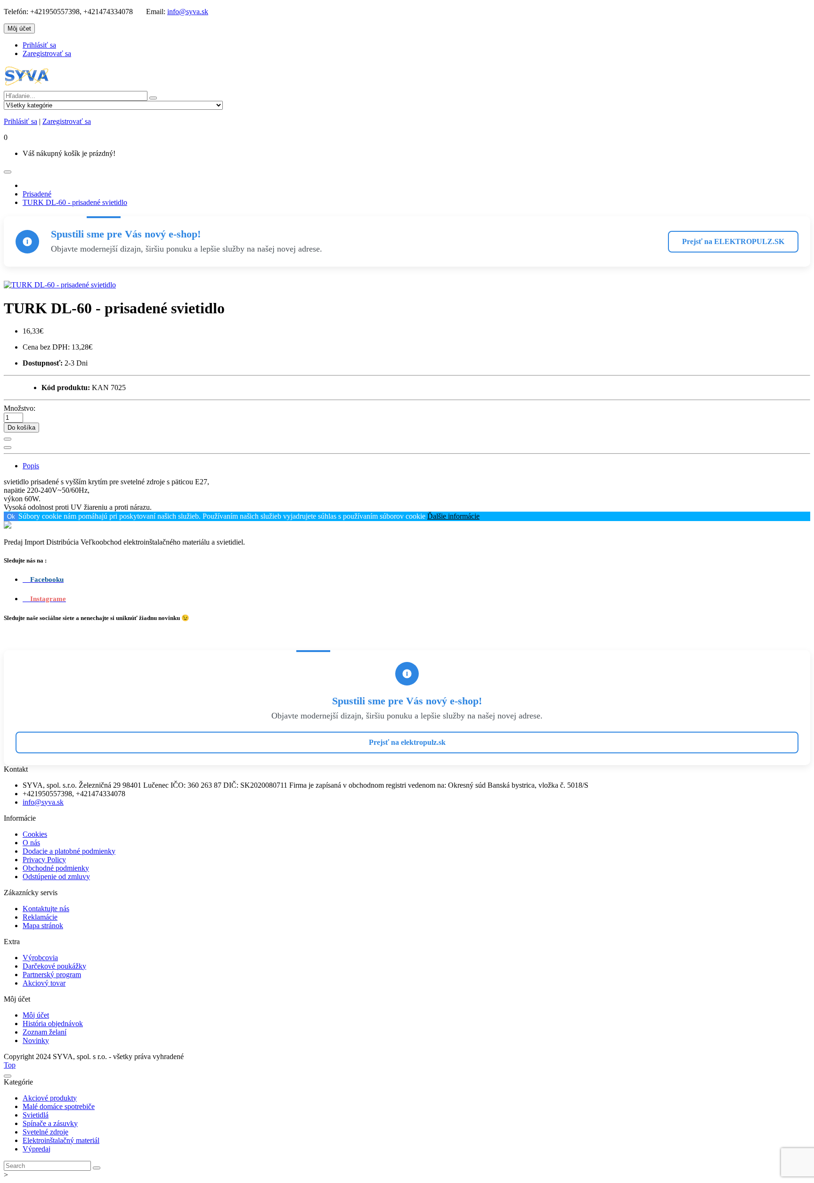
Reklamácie (40, 917)
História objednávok (53, 1024)
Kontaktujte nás (46, 909)
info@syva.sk (187, 12)
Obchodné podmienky (56, 868)
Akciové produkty (50, 1098)
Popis (31, 466)
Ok (11, 516)
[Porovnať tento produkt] (7, 447)
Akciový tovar (44, 983)
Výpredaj (36, 1149)
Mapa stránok (43, 926)
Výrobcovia (40, 958)
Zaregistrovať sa (47, 53)
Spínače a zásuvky (50, 1123)
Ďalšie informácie (453, 516)
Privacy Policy (44, 860)
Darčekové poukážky (54, 966)
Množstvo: (19, 408)
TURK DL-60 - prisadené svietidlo (75, 202)
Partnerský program (52, 975)
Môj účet (36, 1015)
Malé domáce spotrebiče (59, 1106)
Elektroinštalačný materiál (61, 1140)
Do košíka (21, 427)
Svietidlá (36, 1115)
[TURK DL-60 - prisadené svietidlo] (60, 285)
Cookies (35, 834)
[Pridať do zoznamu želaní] (7, 439)
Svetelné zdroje (45, 1132)
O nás (31, 843)
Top (10, 1065)
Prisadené (37, 194)
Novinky (36, 1040)
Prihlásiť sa (39, 45)
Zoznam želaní (44, 1032)
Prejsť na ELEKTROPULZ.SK (733, 241)
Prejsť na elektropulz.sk (407, 742)
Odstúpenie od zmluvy (56, 877)
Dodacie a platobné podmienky (69, 851)
